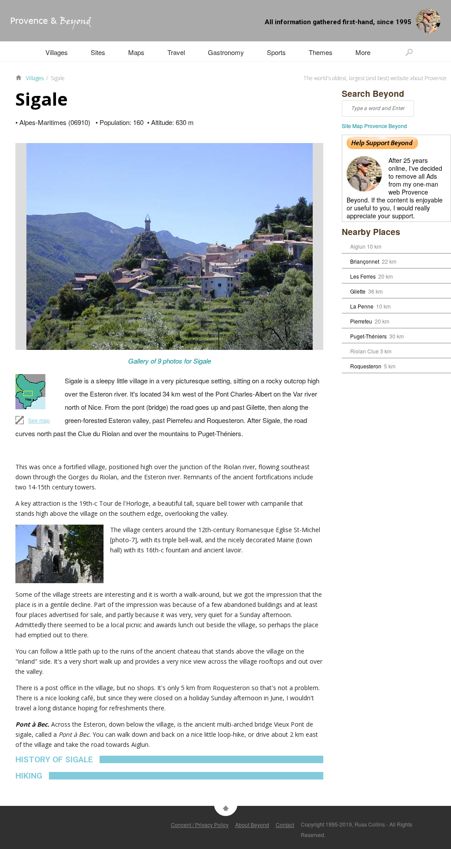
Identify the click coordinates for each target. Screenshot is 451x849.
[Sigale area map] (32, 391)
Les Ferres (363, 276)
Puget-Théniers (368, 336)
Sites (98, 52)
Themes (321, 52)
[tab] (169, 759)
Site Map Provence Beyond (374, 125)
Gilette (358, 291)
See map (39, 420)
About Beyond (252, 824)
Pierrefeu (361, 321)
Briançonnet (364, 261)
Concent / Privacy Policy (200, 824)
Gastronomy (226, 52)
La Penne (361, 306)
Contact (285, 824)
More (362, 52)
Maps (136, 52)
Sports (276, 52)
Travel (176, 52)
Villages (56, 52)
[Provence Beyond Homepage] (45, 26)
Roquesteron (365, 366)
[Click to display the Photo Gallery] (169, 246)
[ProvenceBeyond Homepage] (20, 77)
